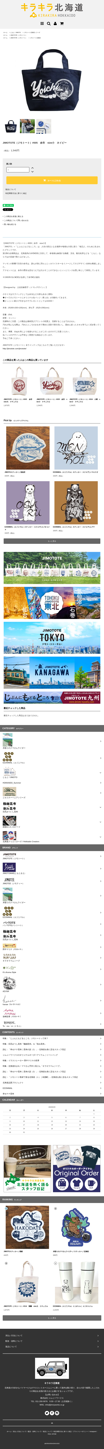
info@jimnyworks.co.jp (54, 1405)
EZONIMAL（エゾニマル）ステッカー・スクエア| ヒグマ (74, 527)
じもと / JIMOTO (15, 32)
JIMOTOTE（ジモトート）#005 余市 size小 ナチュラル (52, 400)
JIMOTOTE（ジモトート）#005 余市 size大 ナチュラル (19, 400)
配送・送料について (34, 1431)
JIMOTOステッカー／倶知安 (15, 472)
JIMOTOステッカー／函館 (13, 1251)
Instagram (93, 1431)
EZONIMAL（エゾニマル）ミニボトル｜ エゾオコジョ (73, 1306)
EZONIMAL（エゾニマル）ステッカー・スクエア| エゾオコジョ (27, 528)
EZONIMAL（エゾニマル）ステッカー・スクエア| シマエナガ (75, 472)
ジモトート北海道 (35, 38)
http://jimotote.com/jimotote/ (14, 348)
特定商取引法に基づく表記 (16, 193)
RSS (49, 1434)
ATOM (54, 1434)
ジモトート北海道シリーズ (32, 32)
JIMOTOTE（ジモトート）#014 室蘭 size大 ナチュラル (26, 1306)
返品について (10, 189)
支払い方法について (19, 1431)
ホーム (5, 32)
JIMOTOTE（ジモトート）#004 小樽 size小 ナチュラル (84, 400)
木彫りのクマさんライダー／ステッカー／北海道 (71, 1251)
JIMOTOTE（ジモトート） (18, 35)
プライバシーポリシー (80, 1431)
